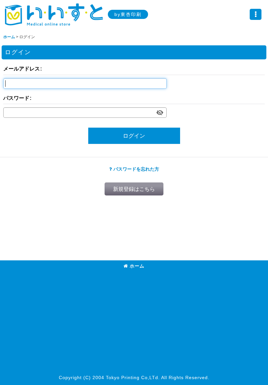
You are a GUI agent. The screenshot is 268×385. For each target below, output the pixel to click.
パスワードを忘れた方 (136, 169)
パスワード (16, 98)
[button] (255, 14)
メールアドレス (21, 68)
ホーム (137, 266)
